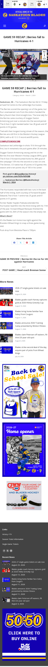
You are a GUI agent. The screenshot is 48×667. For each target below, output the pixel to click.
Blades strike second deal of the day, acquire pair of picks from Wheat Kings (31, 350)
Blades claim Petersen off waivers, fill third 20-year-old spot (31, 336)
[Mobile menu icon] (4, 25)
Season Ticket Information (12, 539)
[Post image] (6, 291)
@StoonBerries (21, 174)
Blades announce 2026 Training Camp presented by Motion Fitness (30, 324)
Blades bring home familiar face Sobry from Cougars (29, 313)
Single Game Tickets (10, 544)
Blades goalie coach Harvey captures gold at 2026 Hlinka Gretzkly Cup (31, 301)
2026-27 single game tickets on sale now (30, 289)
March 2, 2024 (9, 182)
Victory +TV (7, 534)
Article (4, 51)
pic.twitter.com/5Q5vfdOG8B (16, 176)
